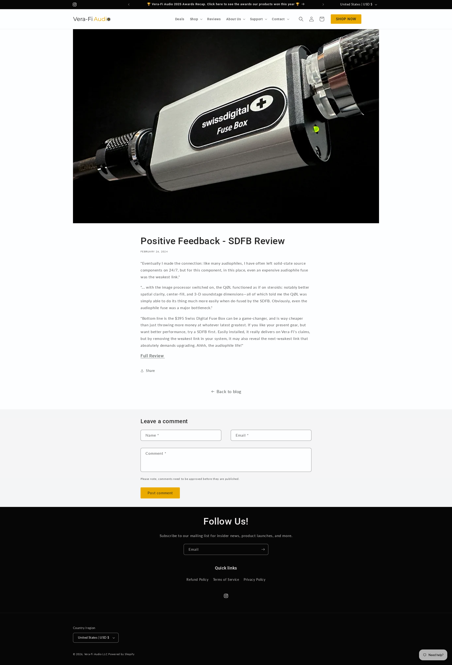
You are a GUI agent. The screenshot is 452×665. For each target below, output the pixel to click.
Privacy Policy (254, 579)
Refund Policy (197, 579)
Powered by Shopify (121, 654)
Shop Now (346, 19)
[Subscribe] (263, 549)
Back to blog (229, 391)
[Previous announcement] (129, 4)
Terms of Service (226, 579)
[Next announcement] (323, 4)
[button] (195, 19)
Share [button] (150, 371)
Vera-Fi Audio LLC (96, 654)
